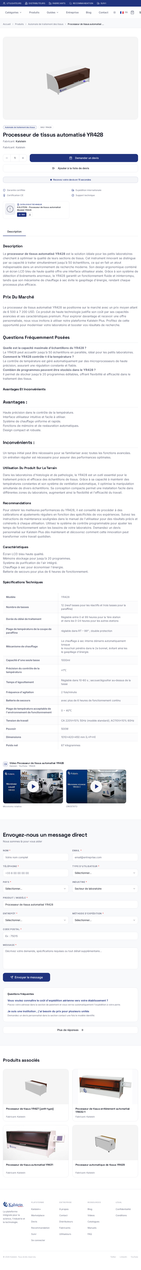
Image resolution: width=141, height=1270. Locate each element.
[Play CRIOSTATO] (96, 786)
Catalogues (93, 1221)
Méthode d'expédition (88, 913)
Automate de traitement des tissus (45, 24)
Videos (91, 1215)
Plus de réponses (68, 1029)
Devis (34, 1221)
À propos (63, 1209)
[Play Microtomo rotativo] (33, 786)
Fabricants (59, 3)
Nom (6, 850)
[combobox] (105, 873)
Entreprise (72, 12)
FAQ (90, 1234)
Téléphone (11, 866)
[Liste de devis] (132, 12)
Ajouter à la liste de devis (73, 168)
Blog (88, 12)
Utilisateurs (14, 3)
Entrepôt (10, 913)
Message (9, 945)
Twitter (113, 1257)
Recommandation (83, 3)
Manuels (92, 1227)
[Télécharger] (30, 214)
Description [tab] (14, 231)
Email (77, 850)
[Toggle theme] (115, 12)
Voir (23, 214)
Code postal (12, 929)
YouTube (134, 1257)
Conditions (121, 1215)
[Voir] (10, 209)
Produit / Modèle (15, 897)
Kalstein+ (36, 1209)
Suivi (103, 3)
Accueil (7, 24)
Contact (103, 12)
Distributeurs (37, 3)
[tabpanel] (70, 496)
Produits (34, 12)
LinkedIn (123, 1257)
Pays (7, 882)
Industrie (79, 882)
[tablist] (70, 232)
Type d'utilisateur (85, 866)
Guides (51, 12)
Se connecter (38, 1240)
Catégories (12, 12)
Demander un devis (87, 157)
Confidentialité (123, 1209)
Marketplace (37, 1215)
